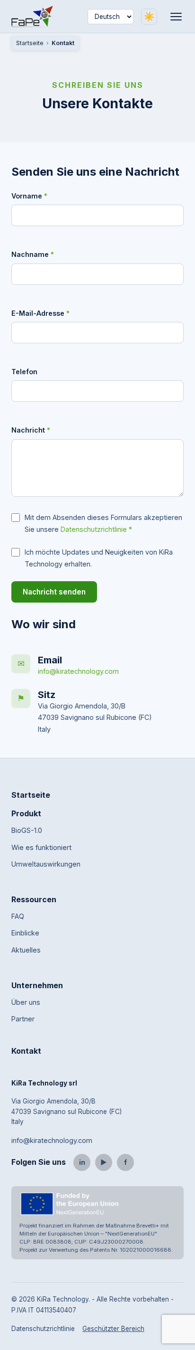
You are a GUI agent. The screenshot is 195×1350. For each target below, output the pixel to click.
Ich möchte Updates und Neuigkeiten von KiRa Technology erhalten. (99, 557)
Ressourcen (33, 899)
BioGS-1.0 (26, 830)
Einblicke (25, 933)
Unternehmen (37, 985)
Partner (23, 1019)
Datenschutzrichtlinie (94, 529)
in (82, 1162)
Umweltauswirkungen (45, 864)
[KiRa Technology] (32, 16)
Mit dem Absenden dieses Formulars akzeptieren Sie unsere (103, 523)
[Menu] (176, 16)
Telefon (24, 372)
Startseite (30, 43)
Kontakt (26, 1051)
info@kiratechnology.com (78, 671)
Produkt (26, 813)
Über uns (25, 1002)
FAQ (17, 916)
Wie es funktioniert (41, 847)
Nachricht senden (54, 591)
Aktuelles (26, 950)
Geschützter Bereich (113, 1328)
